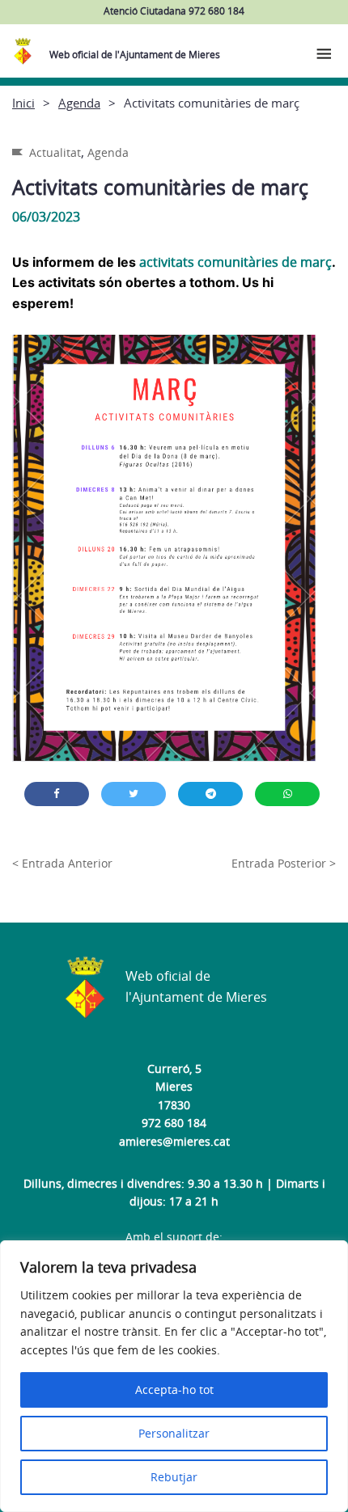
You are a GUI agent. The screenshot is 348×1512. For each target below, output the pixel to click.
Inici (23, 103)
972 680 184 (174, 1122)
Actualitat (55, 152)
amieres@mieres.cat (174, 1141)
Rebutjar (174, 1477)
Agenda (79, 103)
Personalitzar (174, 1433)
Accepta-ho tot (174, 1389)
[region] (174, 1376)
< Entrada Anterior (62, 863)
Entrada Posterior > (283, 863)
